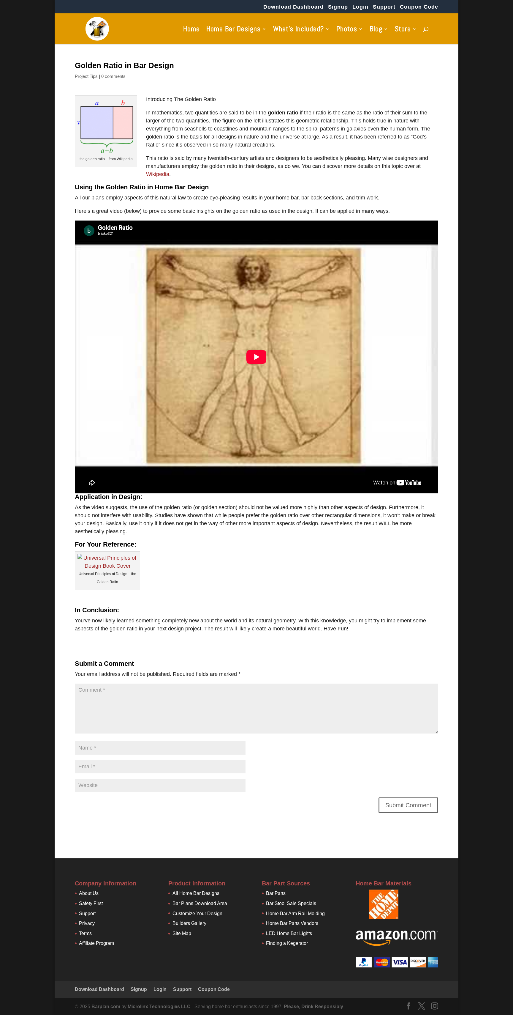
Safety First (91, 903)
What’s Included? (298, 30)
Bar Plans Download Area (199, 903)
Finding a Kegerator (287, 943)
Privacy (87, 923)
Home (191, 30)
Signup (338, 7)
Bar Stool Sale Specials (291, 903)
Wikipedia (157, 174)
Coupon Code (419, 7)
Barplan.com (105, 1006)
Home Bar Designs (233, 30)
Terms (85, 933)
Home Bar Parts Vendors (292, 923)
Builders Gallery (189, 923)
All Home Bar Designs (195, 893)
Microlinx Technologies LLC (160, 1006)
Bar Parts (276, 893)
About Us (89, 893)
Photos (346, 30)
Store (403, 30)
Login (360, 7)
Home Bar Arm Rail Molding (295, 913)
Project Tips (86, 76)
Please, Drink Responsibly (313, 1006)
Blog (376, 30)
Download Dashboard (293, 7)
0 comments (113, 76)
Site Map (181, 933)
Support (384, 7)
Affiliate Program (96, 943)
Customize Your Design (197, 913)
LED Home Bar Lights (289, 933)
